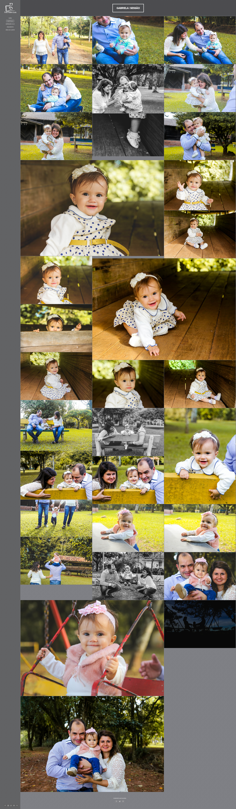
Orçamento (10, 27)
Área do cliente (10, 30)
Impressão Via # (10, 24)
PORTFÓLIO (10, 21)
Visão (10, 18)
